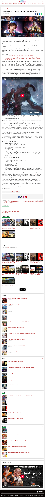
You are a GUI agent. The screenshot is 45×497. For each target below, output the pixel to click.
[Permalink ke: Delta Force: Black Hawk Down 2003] (8, 234)
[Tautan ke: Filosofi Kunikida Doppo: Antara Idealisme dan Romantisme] (4, 386)
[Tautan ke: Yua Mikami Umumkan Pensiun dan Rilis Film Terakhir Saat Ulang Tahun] (4, 335)
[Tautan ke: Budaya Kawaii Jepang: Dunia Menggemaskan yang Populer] (4, 454)
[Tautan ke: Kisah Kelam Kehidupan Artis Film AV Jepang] (4, 347)
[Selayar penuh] (41, 486)
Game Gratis (40, 495)
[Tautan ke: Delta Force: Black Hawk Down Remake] (4, 420)
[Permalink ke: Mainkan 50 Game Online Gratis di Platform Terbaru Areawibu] (36, 268)
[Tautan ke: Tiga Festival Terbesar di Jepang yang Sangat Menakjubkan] (4, 430)
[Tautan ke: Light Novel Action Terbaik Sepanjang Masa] (4, 311)
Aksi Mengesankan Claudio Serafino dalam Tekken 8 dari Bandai (19, 55)
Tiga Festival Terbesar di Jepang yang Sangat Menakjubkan (19, 428)
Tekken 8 (18, 191)
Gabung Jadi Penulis (29, 495)
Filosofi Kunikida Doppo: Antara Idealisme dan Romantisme (19, 384)
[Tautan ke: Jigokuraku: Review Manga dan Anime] (4, 317)
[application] (22, 476)
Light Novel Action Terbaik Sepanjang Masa (16, 310)
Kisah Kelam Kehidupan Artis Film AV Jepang (16, 345)
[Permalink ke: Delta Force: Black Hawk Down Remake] (22, 268)
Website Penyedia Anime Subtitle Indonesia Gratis (17, 298)
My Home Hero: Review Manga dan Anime (16, 327)
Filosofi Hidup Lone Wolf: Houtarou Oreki (15, 361)
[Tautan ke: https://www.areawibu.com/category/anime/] (42, 359)
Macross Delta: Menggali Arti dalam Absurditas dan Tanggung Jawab (21, 367)
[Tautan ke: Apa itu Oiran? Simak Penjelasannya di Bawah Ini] (4, 442)
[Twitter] (21, 197)
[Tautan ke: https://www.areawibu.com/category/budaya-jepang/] (42, 426)
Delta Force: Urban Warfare (7, 285)
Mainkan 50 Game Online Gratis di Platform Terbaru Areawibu (36, 274)
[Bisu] (39, 486)
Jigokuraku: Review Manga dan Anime (15, 315)
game (4, 191)
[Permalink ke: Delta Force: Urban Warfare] (8, 280)
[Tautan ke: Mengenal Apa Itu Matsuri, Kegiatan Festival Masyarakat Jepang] (4, 436)
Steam (36, 174)
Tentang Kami (22, 495)
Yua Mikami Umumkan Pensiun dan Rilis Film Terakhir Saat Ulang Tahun (21, 333)
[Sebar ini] (35, 14)
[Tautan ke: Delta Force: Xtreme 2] (4, 402)
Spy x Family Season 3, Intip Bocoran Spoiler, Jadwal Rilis (19, 321)
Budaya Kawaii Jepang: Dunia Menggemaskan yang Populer (19, 452)
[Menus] (2, 1)
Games (3, 14)
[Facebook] (19, 197)
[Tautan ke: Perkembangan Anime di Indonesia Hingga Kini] (4, 341)
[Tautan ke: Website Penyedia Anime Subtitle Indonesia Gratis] (4, 300)
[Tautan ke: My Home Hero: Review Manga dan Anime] (4, 329)
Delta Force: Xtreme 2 (27, 207)
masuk (8, 247)
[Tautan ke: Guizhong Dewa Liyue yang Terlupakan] (4, 352)
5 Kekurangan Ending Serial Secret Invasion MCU (33, 201)
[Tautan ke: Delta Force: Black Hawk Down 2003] (4, 414)
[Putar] (3, 486)
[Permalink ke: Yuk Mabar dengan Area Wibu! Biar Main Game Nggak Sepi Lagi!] (8, 222)
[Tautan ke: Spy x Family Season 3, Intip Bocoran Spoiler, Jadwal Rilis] (4, 323)
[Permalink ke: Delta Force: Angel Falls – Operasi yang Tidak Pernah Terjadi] (36, 222)
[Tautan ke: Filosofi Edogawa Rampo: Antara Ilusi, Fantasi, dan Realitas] (4, 375)
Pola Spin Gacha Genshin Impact (14, 304)
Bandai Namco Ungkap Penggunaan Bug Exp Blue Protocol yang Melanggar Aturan (23, 57)
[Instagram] (23, 197)
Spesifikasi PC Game (10, 191)
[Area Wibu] (22, 1)
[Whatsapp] (41, 14)
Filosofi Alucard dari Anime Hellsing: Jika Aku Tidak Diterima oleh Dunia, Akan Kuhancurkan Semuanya (25, 379)
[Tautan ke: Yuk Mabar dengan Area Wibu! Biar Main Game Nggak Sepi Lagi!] (4, 397)
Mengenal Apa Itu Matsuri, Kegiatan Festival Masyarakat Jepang (20, 434)
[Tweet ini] (37, 14)
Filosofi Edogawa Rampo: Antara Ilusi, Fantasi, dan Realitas (19, 373)
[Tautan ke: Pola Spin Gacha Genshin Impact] (4, 306)
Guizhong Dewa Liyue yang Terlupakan (15, 351)
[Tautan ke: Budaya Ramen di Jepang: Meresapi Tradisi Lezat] (4, 448)
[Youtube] (26, 197)
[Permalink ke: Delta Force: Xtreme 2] (22, 222)
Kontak (35, 495)
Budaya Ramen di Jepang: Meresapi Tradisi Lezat (17, 446)
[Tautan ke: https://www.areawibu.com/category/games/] (42, 392)
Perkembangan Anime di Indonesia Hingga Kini (16, 339)
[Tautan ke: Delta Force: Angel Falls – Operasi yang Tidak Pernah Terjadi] (4, 408)
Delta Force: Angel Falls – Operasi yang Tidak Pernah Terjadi (10, 212)
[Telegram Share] (39, 14)
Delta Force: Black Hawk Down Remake (21, 274)
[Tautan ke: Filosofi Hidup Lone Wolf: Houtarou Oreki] (4, 363)
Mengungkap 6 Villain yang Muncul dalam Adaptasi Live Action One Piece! (10, 201)
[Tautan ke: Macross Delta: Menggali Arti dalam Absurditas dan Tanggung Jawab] (4, 369)
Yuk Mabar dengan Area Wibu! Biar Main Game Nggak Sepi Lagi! (11, 208)
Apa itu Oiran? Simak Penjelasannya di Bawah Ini (17, 440)
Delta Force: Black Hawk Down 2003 (8, 239)
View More (22, 289)
